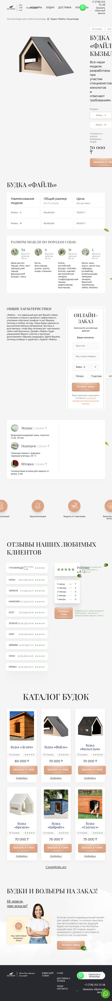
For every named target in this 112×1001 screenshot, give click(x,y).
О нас (60, 973)
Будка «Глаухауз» (90, 825)
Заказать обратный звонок (100, 11)
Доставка (64, 7)
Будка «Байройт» (56, 825)
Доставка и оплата (63, 979)
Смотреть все (56, 867)
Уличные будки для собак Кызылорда (26, 19)
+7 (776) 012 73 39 (95, 984)
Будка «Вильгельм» (90, 747)
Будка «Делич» (22, 747)
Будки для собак (47, 974)
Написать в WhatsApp (94, 975)
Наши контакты (62, 987)
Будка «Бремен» (21, 825)
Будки (50, 7)
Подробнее (22, 778)
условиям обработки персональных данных (85, 401)
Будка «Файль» (55, 747)
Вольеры (36, 7)
